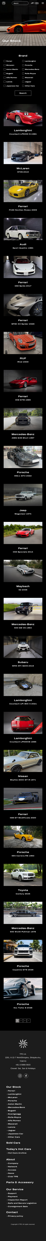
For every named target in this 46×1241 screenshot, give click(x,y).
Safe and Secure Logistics (22, 1203)
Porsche (12, 1100)
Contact (12, 1212)
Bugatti (12, 1110)
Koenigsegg (14, 1114)
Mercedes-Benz (16, 1107)
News (11, 1173)
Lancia (11, 1127)
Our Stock (13, 1087)
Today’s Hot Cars (18, 1149)
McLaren (12, 1097)
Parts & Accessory (20, 1182)
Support (12, 1193)
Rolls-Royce (14, 1117)
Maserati (13, 1124)
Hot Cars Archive (17, 1153)
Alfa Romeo (14, 1120)
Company (13, 1163)
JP (32, 3)
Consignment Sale (18, 1206)
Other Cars (14, 1137)
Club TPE (13, 1176)
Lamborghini (14, 1094)
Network (12, 1166)
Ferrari (11, 1091)
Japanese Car (15, 1133)
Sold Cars (13, 1143)
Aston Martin (15, 1104)
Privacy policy (15, 1216)
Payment (12, 1196)
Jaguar (12, 1130)
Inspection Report (17, 1200)
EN (37, 3)
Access (12, 1170)
